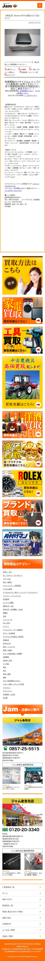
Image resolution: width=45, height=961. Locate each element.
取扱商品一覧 (9, 887)
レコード (6, 626)
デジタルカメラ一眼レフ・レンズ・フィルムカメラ (20, 592)
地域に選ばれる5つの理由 (12, 912)
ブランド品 (6, 579)
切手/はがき (7, 643)
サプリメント (7, 691)
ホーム (5, 893)
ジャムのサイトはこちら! (13, 190)
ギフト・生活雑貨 (9, 633)
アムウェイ (6, 688)
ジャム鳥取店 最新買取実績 (22, 765)
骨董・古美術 (7, 650)
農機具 (5, 613)
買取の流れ (6, 918)
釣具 (4, 671)
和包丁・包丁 (7, 572)
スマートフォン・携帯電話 (12, 586)
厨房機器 (6, 657)
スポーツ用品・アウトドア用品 (13, 684)
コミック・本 (7, 620)
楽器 (4, 667)
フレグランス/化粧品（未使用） (13, 637)
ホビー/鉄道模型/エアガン (11, 681)
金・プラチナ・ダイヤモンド (12, 575)
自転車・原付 (7, 660)
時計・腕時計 (7, 582)
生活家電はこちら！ (27, 91)
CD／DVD (6, 623)
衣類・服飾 (6, 674)
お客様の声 (6, 924)
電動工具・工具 (8, 606)
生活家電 (6, 599)
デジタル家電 (7, 589)
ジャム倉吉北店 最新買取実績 (22, 851)
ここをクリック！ (31, 95)
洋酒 (4, 616)
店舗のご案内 (7, 936)
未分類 (5, 698)
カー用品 (6, 664)
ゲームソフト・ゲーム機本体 (12, 630)
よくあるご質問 (8, 930)
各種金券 (6, 640)
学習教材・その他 (9, 694)
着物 (4, 677)
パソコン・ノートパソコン (12, 596)
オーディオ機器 (8, 603)
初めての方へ (7, 899)
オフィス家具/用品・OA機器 (12, 654)
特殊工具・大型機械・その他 (12, 609)
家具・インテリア (9, 647)
